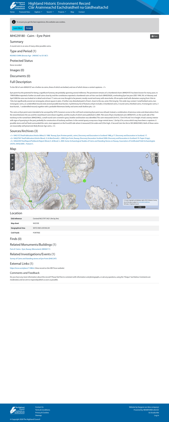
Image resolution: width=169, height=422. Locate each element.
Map (72, 12)
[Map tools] (12, 168)
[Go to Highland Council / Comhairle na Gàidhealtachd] (17, 4)
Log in (156, 415)
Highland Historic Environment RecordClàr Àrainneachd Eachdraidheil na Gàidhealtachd (68, 6)
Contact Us (39, 407)
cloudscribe (154, 413)
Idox (149, 407)
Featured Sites (24, 12)
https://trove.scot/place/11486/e (22, 268)
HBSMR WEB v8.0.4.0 (151, 410)
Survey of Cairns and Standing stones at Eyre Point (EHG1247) (33, 259)
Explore (38, 12)
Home (12, 12)
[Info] (12, 164)
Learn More (17, 28)
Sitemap (38, 415)
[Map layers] (12, 156)
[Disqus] (84, 314)
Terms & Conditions (42, 410)
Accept (28, 28)
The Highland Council (32, 419)
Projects (61, 12)
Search (49, 12)
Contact (82, 12)
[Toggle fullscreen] (156, 154)
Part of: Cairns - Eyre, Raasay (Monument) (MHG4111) (30, 249)
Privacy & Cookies (42, 413)
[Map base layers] (12, 160)
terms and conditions (144, 202)
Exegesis (141, 407)
